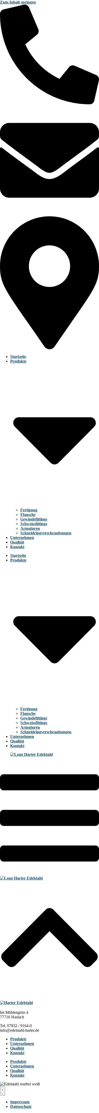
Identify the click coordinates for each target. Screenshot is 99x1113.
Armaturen (30, 528)
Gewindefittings (33, 519)
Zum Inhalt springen (18, 2)
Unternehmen (22, 537)
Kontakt (17, 547)
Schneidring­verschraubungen (45, 533)
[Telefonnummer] (49, 103)
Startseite (18, 356)
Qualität (17, 542)
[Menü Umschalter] (2, 1091)
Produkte (18, 1039)
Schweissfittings (33, 524)
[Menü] (49, 873)
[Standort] (49, 348)
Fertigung (28, 510)
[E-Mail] (49, 209)
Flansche (28, 514)
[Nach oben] (49, 993)
